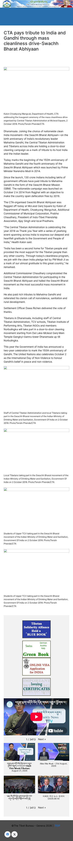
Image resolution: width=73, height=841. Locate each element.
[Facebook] (7, 834)
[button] (42, 739)
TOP (58, 825)
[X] (14, 834)
